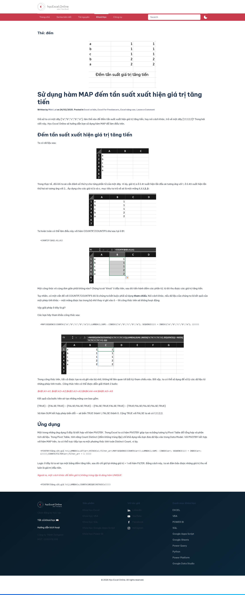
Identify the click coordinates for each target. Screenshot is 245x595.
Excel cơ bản (90, 109)
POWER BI (178, 522)
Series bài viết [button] (64, 17)
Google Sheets (181, 539)
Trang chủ (44, 17)
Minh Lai (52, 109)
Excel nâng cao (127, 109)
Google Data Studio (183, 563)
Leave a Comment (146, 109)
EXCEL (176, 510)
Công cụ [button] (117, 17)
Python (176, 551)
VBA (175, 516)
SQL (175, 527)
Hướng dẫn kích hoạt (48, 527)
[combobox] (174, 17)
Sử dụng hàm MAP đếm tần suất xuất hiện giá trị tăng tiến (119, 98)
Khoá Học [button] (101, 17)
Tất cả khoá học (48, 520)
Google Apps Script (183, 533)
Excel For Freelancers (108, 109)
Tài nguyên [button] (83, 17)
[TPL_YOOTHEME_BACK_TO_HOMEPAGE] (55, 7)
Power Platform (181, 557)
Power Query (180, 545)
